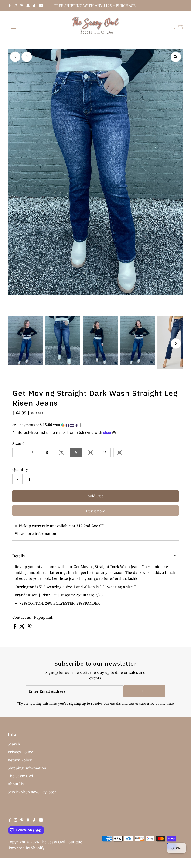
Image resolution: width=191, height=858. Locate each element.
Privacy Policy (20, 752)
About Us (16, 783)
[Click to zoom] (176, 57)
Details (18, 555)
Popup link (43, 617)
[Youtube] (41, 5)
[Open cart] (180, 27)
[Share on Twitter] (22, 627)
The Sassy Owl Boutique (61, 842)
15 (121, 453)
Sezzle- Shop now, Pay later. (32, 792)
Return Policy (20, 760)
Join (144, 691)
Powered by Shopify (26, 847)
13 (105, 452)
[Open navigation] (28, 27)
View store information (35, 533)
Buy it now (95, 511)
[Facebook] (10, 5)
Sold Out (95, 496)
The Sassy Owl (20, 775)
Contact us (21, 617)
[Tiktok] (34, 5)
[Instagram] (15, 5)
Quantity (20, 469)
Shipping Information (27, 768)
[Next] (26, 57)
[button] (95, 425)
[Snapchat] (28, 5)
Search (14, 744)
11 (92, 453)
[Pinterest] (21, 5)
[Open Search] (173, 27)
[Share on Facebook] (15, 627)
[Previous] (15, 57)
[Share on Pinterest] (30, 627)
